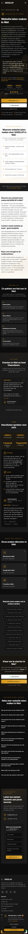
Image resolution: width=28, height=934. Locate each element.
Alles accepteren (14, 929)
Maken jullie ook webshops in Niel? (10, 770)
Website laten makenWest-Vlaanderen (15, 616)
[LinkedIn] (2, 892)
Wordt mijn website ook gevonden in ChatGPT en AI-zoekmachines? (11, 758)
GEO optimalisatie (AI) (7, 906)
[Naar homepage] (7, 3)
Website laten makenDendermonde (14, 634)
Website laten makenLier (15, 644)
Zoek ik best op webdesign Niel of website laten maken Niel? (12, 764)
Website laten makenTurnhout (15, 619)
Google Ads (4, 901)
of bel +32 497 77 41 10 (14, 685)
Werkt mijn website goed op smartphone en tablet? (13, 733)
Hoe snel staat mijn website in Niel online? (12, 775)
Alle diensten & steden (7, 911)
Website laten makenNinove (15, 627)
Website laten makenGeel (15, 637)
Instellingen (14, 927)
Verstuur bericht (13, 857)
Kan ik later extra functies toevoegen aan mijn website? (12, 752)
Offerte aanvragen (14, 681)
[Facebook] (10, 892)
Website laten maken (10, 9)
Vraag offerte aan (13, 100)
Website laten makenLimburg (15, 612)
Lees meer (6, 398)
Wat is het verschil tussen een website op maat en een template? (12, 739)
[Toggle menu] (25, 2)
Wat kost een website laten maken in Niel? (12, 715)
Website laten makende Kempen (15, 609)
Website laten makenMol (15, 623)
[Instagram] (6, 892)
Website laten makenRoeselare (14, 630)
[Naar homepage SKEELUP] (6, 879)
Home (2, 9)
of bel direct (10, 109)
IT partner (4, 908)
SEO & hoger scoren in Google (9, 904)
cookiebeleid (14, 921)
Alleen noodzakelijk (14, 924)
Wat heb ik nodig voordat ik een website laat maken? (13, 726)
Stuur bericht (15, 105)
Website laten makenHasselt (15, 641)
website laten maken (15, 188)
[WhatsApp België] (14, 892)
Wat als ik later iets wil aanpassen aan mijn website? (12, 745)
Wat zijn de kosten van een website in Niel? (12, 710)
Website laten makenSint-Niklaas (15, 648)
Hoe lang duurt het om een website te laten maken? (13, 720)
